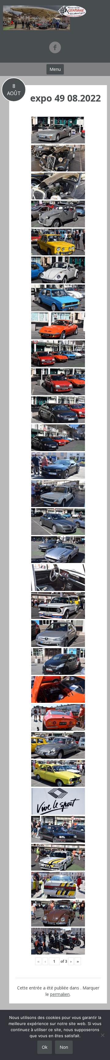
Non (64, 1047)
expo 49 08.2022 (65, 98)
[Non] (102, 1035)
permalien (60, 994)
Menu (55, 69)
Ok (44, 1047)
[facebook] (55, 47)
